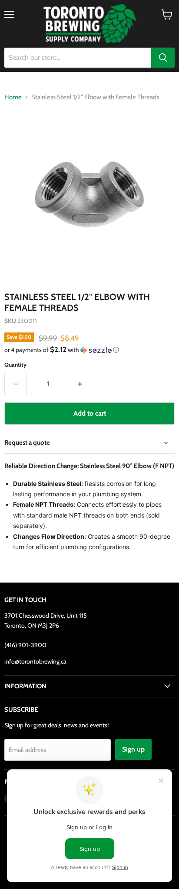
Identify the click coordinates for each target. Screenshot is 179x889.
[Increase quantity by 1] (80, 384)
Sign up (133, 749)
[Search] (163, 58)
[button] (89, 349)
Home (13, 97)
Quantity (15, 364)
